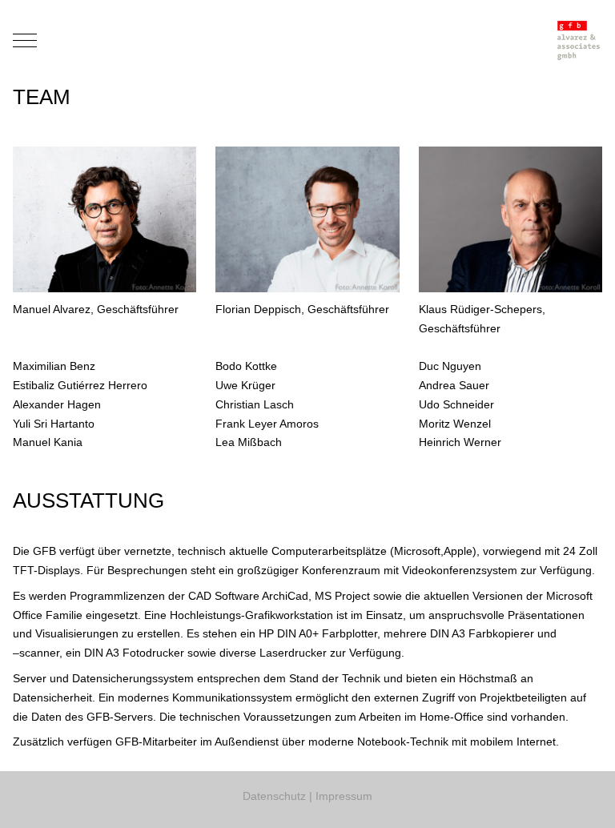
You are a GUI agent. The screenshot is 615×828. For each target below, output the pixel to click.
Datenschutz (274, 796)
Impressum (344, 796)
